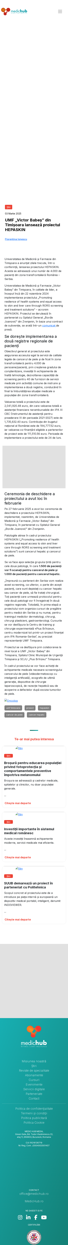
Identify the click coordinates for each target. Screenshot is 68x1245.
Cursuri (34, 1080)
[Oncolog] (11, 700)
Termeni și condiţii (34, 1113)
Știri (34, 1066)
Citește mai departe (18, 803)
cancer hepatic (37, 714)
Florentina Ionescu (16, 239)
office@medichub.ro (34, 1193)
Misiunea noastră (34, 1061)
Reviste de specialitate (34, 1070)
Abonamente (34, 1075)
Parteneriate (34, 1094)
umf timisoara (13, 708)
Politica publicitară (34, 1118)
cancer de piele (14, 714)
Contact (34, 1098)
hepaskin (44, 708)
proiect (30, 708)
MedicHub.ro (34, 1201)
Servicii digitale (34, 1089)
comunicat (49, 325)
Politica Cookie (34, 1122)
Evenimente (34, 1084)
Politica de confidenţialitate (34, 1108)
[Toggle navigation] (60, 11)
